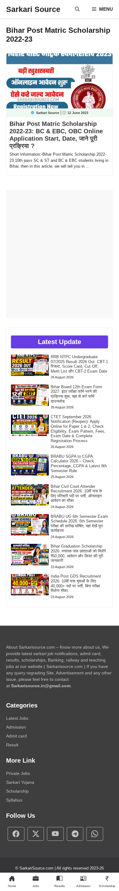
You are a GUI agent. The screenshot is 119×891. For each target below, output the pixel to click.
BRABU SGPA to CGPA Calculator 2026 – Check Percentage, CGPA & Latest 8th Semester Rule (79, 463)
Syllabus (14, 800)
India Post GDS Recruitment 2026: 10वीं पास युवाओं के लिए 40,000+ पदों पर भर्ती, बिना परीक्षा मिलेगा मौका (76, 583)
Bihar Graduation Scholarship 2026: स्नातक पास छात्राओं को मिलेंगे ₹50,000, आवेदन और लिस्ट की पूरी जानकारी (78, 553)
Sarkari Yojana (20, 782)
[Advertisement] (59, 254)
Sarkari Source (33, 9)
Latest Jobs (17, 718)
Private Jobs (18, 773)
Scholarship (17, 791)
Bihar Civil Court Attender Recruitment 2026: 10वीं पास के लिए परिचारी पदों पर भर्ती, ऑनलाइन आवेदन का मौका (76, 493)
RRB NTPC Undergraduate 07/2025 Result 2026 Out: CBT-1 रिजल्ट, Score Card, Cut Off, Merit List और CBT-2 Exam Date (79, 364)
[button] (77, 9)
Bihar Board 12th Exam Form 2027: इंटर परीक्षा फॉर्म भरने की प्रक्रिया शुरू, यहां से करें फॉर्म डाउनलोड (76, 394)
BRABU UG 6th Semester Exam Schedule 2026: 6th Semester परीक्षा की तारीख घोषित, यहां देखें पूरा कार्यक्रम (79, 523)
